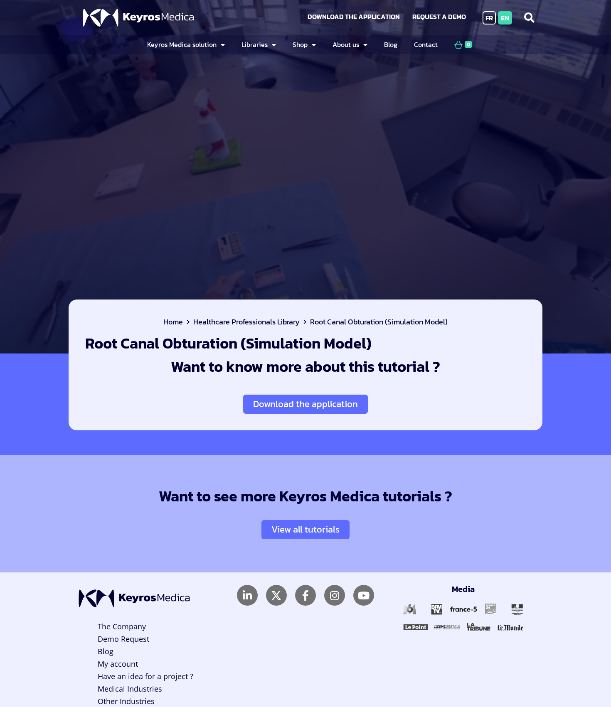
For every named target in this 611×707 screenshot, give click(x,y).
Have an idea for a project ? (145, 676)
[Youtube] (363, 595)
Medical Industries (130, 689)
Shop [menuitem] (300, 44)
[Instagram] (334, 595)
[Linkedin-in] (247, 595)
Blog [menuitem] (390, 44)
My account (118, 664)
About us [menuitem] (346, 44)
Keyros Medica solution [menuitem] (182, 44)
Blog (105, 651)
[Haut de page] (583, 676)
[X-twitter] (276, 595)
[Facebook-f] (305, 595)
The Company (122, 626)
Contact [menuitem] (426, 44)
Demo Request (123, 639)
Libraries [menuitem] (254, 44)
